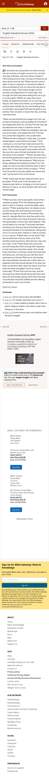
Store (9, 634)
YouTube (11, 756)
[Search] (44, 28)
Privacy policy (13, 672)
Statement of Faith (15, 628)
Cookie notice (13, 681)
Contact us (12, 668)
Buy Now (16, 467)
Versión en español (15, 768)
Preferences (12, 771)
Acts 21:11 (9, 303)
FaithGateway (13, 699)
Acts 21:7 (8, 300)
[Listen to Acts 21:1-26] (30, 51)
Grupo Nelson (13, 712)
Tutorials (11, 659)
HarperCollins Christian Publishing (22, 709)
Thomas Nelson (14, 718)
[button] (45, 3)
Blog (9, 637)
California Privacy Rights (18, 675)
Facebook (11, 740)
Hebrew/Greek (28, 44)
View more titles (24, 519)
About (10, 621)
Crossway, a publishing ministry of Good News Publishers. (22, 345)
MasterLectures (14, 728)
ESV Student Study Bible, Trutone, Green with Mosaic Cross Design (22, 492)
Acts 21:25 (9, 312)
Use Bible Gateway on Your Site (20, 662)
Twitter (10, 753)
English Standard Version (18, 335)
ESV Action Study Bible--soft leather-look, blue (22, 451)
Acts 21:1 (8, 297)
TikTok (10, 749)
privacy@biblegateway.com (12, 606)
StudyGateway (13, 702)
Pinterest (11, 746)
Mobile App (12, 631)
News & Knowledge (15, 625)
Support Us (12, 644)
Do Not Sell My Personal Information (24, 678)
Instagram (11, 743)
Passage (5, 44)
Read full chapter (10, 287)
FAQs (9, 656)
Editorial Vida (13, 715)
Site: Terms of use (15, 684)
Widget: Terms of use (16, 687)
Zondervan (12, 725)
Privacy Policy (15, 604)
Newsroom (12, 641)
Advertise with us (14, 665)
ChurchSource (13, 706)
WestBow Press (14, 722)
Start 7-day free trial (14, 385)
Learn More (32, 385)
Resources (15, 44)
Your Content (42, 44)
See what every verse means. (24, 10)
